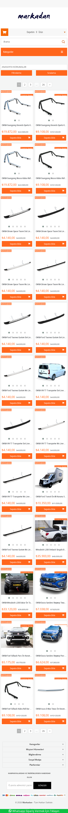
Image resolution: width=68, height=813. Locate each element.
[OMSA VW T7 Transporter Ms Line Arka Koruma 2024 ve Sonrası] (51, 425)
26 (43, 84)
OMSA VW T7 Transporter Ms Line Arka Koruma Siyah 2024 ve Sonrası (30, 496)
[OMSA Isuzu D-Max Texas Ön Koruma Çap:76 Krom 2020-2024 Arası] (51, 690)
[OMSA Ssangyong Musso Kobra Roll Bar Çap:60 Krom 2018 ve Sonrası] (17, 160)
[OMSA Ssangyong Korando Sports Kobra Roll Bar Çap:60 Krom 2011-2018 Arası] (17, 106)
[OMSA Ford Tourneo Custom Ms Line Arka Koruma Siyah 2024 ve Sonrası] (17, 531)
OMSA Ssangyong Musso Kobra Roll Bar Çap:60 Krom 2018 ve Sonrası (30, 178)
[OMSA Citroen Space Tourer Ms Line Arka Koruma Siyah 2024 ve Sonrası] (51, 266)
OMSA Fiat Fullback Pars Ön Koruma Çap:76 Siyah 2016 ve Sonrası (28, 656)
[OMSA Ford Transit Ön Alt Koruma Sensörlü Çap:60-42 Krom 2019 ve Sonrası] (51, 478)
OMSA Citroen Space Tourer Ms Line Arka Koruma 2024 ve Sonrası (28, 284)
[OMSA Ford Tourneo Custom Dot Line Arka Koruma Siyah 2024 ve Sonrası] (51, 319)
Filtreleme (16, 72)
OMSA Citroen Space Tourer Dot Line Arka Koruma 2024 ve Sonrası (28, 231)
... (37, 84)
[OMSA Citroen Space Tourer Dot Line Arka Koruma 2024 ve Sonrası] (17, 213)
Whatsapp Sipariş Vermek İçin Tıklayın (35, 811)
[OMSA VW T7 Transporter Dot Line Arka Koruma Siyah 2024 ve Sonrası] (17, 425)
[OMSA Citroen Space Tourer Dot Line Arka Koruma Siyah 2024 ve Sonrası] (51, 213)
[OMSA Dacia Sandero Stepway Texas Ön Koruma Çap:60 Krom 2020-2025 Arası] (51, 584)
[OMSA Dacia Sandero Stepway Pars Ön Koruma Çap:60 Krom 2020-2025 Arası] (51, 637)
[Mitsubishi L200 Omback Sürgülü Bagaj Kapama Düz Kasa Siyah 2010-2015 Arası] (51, 531)
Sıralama (51, 72)
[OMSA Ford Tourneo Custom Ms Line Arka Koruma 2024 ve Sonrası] (17, 372)
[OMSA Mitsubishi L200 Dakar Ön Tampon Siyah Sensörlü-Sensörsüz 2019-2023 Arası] (17, 584)
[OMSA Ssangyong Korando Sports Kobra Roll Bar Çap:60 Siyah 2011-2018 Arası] (51, 106)
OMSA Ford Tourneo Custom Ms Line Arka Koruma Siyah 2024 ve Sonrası (31, 550)
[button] (15, 120)
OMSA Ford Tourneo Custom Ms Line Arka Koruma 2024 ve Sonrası (28, 390)
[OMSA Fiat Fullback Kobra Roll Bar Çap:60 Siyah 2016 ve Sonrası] (17, 690)
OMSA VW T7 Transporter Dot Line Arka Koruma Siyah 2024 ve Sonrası (30, 443)
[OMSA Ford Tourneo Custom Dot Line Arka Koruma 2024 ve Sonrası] (17, 319)
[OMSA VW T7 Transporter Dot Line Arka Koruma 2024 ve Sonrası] (51, 372)
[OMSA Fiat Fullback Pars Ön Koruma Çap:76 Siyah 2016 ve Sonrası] (17, 637)
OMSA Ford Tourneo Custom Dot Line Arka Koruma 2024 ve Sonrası (29, 337)
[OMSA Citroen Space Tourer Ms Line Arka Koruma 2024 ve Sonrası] (17, 266)
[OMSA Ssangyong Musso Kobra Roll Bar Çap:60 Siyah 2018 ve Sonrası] (51, 160)
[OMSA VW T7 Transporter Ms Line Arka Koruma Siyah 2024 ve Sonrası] (17, 478)
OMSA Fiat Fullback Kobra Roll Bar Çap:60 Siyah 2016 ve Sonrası (27, 709)
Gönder (42, 785)
